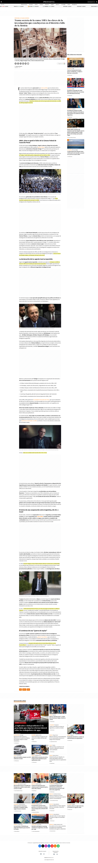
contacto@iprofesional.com (49, 859)
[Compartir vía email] (28, 64)
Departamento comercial (56, 852)
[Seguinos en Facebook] (39, 845)
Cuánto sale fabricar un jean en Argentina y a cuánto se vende (56, 727)
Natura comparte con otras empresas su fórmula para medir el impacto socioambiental (57, 797)
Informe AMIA (44, 88)
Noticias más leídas (20, 701)
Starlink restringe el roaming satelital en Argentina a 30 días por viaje (40, 828)
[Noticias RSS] (55, 845)
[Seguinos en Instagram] (46, 845)
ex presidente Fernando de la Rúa (41, 399)
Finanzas (41, 4)
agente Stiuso (41, 147)
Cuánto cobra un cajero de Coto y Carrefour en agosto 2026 (75, 806)
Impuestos (47, 4)
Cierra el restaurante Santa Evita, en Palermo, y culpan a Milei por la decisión (74, 71)
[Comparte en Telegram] (26, 64)
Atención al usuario (42, 851)
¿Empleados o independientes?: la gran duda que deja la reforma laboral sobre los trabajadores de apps (31, 727)
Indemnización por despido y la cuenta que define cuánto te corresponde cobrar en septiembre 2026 (57, 759)
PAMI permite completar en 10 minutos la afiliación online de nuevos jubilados (56, 748)
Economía (31, 4)
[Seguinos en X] (42, 845)
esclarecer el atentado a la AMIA (29, 421)
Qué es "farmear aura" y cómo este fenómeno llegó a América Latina (57, 718)
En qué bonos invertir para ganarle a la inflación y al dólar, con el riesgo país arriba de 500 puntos (40, 808)
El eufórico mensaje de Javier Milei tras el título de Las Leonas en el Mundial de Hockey (75, 92)
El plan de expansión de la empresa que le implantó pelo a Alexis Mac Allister (40, 787)
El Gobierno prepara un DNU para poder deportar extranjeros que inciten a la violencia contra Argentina (75, 113)
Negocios (57, 4)
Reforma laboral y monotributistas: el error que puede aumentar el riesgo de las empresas (57, 738)
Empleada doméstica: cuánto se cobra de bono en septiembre (75, 737)
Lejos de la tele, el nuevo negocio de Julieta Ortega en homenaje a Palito (57, 817)
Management (74, 4)
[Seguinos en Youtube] (52, 845)
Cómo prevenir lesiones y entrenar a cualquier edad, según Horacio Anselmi (21, 807)
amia (28, 689)
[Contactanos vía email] (41, 854)
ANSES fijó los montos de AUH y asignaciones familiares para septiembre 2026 (40, 758)
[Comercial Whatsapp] (57, 854)
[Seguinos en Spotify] (58, 845)
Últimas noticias (24, 4)
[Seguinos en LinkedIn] (49, 845)
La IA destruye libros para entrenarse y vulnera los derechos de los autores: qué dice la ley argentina (56, 788)
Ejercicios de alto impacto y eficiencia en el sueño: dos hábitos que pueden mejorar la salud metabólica (22, 739)
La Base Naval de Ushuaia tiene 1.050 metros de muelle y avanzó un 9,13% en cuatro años (75, 153)
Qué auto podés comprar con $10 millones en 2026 (22, 757)
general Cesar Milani (42, 637)
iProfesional (17, 18)
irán (20, 689)
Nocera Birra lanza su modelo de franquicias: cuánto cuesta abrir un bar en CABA (22, 787)
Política (36, 4)
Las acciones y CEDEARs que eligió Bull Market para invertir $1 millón (22, 828)
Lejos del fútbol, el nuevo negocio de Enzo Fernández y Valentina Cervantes (57, 807)
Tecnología (63, 4)
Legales (52, 4)
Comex (68, 4)
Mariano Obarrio (19, 66)
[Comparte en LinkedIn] (23, 64)
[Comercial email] (54, 854)
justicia (24, 689)
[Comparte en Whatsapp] (21, 64)
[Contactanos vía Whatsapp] (44, 854)
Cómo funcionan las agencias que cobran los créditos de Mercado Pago (39, 738)
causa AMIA (40, 516)
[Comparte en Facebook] (16, 64)
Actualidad (22, 18)
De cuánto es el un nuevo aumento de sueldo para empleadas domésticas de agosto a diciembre (57, 827)
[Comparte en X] (18, 64)
